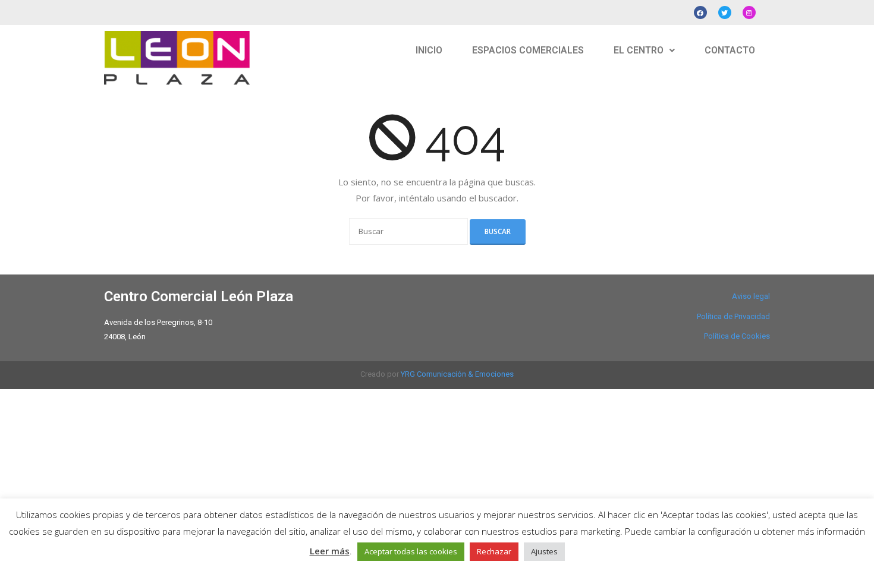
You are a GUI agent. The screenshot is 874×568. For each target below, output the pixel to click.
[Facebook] (700, 12)
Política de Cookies (737, 336)
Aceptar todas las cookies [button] (410, 551)
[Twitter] (724, 12)
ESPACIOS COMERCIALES (528, 50)
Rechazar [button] (494, 551)
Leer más (330, 551)
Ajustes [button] (544, 551)
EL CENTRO (639, 50)
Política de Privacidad (733, 316)
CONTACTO (730, 50)
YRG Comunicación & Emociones (457, 374)
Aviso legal (751, 296)
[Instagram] (749, 12)
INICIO (429, 50)
